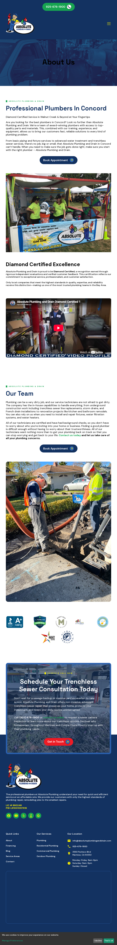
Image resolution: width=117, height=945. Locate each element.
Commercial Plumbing (48, 851)
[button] (108, 23)
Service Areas (13, 856)
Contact (10, 861)
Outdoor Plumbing (46, 856)
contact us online (53, 717)
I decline (98, 940)
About (9, 840)
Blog (8, 851)
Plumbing (41, 840)
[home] (30, 23)
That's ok (108, 940)
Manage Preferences (12, 940)
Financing (11, 845)
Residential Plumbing (47, 845)
